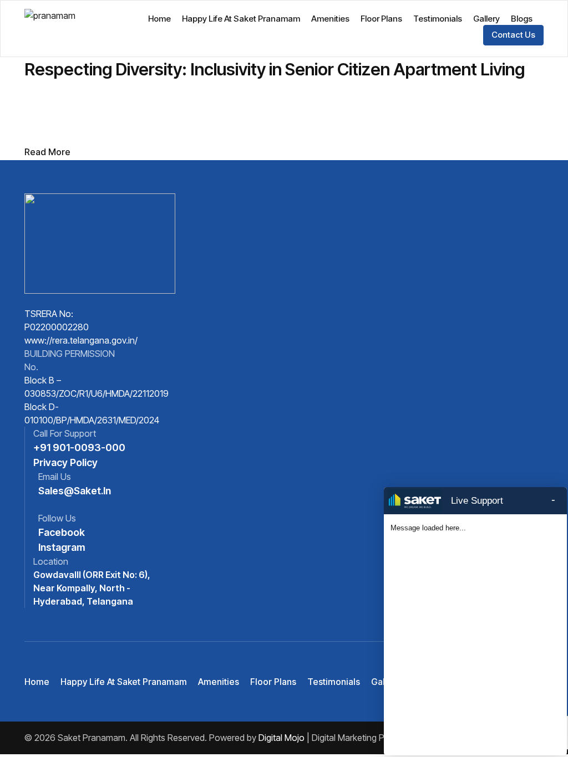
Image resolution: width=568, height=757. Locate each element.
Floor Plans (381, 18)
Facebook (61, 532)
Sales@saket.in (74, 491)
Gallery (486, 18)
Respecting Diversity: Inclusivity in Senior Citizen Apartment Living (274, 69)
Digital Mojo (281, 737)
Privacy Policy (65, 462)
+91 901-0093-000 (79, 447)
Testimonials (437, 18)
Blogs (521, 18)
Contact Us (513, 34)
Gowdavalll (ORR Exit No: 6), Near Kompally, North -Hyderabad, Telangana (91, 588)
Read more (47, 151)
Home (159, 18)
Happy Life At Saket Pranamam (241, 18)
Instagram (61, 547)
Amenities (330, 18)
